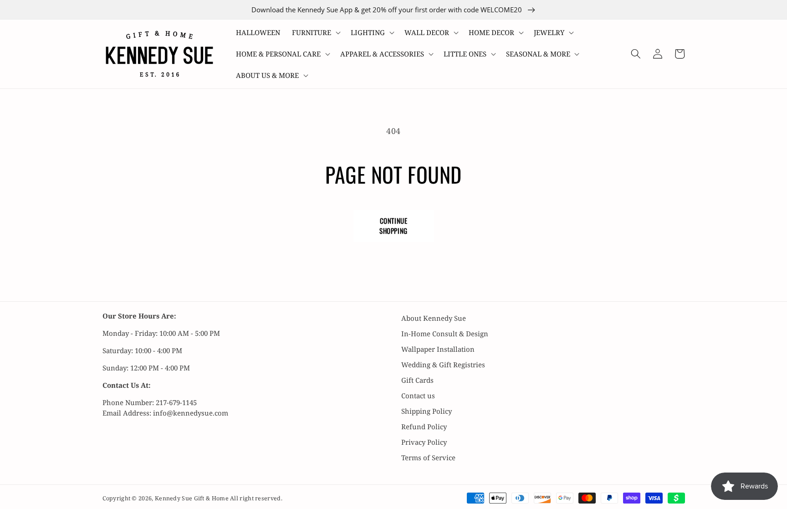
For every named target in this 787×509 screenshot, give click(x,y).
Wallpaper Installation (438, 349)
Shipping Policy (426, 411)
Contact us (418, 395)
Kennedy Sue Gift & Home (192, 498)
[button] (315, 32)
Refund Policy (424, 426)
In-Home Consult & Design (444, 333)
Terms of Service (428, 457)
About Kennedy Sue (433, 318)
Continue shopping (393, 226)
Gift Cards (417, 380)
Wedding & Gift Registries (443, 364)
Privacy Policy (424, 442)
